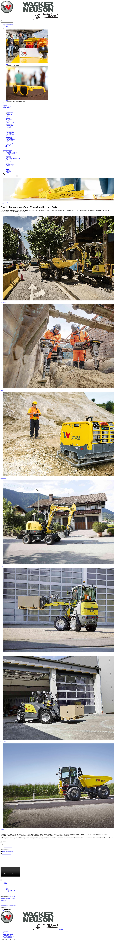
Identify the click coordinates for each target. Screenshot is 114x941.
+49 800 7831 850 (8, 847)
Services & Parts (7, 151)
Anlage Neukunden (5, 902)
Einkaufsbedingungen (7, 937)
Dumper (9, 120)
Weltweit (5, 104)
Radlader (8, 118)
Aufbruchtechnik (10, 122)
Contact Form (3, 900)
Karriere (5, 105)
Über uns (6, 160)
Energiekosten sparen (10, 143)
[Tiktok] (8, 910)
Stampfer (9, 113)
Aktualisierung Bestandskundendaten (8, 905)
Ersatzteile (8, 154)
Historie (7, 163)
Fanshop (7, 27)
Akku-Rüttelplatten (10, 134)
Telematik (9, 157)
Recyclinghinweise (7, 935)
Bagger (8, 116)
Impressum (5, 931)
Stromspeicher (10, 125)
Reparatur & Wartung (10, 153)
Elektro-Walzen (9, 135)
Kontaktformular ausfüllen (7, 851)
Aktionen (8, 170)
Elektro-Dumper (9, 140)
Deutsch (8, 107)
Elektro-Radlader (9, 138)
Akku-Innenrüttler (9, 131)
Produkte (6, 109)
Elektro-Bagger (9, 137)
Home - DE (5, 202)
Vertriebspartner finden (8, 24)
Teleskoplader (9, 119)
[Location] (1, 910)
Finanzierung (8, 156)
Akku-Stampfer (9, 133)
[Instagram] (3, 910)
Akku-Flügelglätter (10, 132)
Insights (7, 167)
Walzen (7, 115)
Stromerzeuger (9, 124)
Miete (5, 146)
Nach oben (61, 929)
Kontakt (5, 102)
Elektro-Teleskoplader (10, 139)
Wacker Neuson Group (8, 884)
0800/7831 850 (12, 896)
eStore (7, 26)
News (7, 166)
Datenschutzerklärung (7, 932)
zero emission (7, 128)
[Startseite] (29, 19)
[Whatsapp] (10, 910)
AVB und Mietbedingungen (9, 936)
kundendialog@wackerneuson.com (8, 898)
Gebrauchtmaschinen (7, 150)
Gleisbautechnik (9, 159)
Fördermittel (8, 145)
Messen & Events (10, 165)
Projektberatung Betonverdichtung (13, 158)
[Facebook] (4, 910)
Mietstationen (8, 148)
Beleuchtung (8, 126)
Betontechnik (10, 112)
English (5, 107)
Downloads (8, 171)
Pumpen (9, 127)
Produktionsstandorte (10, 164)
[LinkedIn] (7, 910)
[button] (7, 106)
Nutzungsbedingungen (8, 934)
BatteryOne (8, 144)
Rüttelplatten (9, 114)
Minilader (8, 121)
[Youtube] (5, 910)
